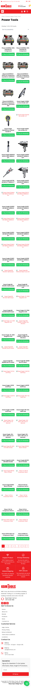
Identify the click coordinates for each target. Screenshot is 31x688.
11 (27, 546)
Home (3, 16)
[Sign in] (19, 6)
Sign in (21, 5)
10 (23, 546)
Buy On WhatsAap (9, 54)
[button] (2, 11)
